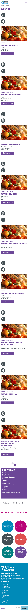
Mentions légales (6, 600)
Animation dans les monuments (10, 473)
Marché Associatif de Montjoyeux (12, 343)
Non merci (18, 607)
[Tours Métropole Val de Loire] (4, 2)
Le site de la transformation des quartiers (7, 539)
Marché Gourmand (10, 144)
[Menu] (26, 2)
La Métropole (5, 584)
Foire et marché (6, 483)
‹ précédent (12, 463)
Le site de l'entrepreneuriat (20, 526)
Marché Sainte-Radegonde (8, 445)
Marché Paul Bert (10, 45)
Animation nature (6, 474)
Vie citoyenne (5, 494)
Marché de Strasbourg (12, 293)
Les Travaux (4, 589)
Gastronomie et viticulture (9, 485)
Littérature (5, 486)
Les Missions (5, 586)
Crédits (3, 601)
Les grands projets (6, 587)
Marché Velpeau (9, 394)
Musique (4, 489)
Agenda (3, 593)
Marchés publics (5, 595)
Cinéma (4, 479)
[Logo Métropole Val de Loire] (7, 569)
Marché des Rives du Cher (14, 243)
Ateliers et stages (6, 476)
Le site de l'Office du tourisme (7, 552)
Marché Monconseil (11, 95)
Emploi (3, 596)
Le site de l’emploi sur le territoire (20, 539)
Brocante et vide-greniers (8, 477)
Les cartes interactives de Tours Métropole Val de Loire (20, 552)
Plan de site (4, 602)
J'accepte (24, 608)
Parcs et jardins (6, 491)
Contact (4, 598)
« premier (4, 463)
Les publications (5, 590)
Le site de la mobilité (7, 526)
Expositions (5, 482)
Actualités (4, 592)
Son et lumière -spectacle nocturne (11, 492)
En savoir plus (4, 608)
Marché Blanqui (9, 194)
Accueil (2, 5)
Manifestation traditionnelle (9, 488)
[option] (7, 526)
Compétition (5, 480)
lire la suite (6, 54)
